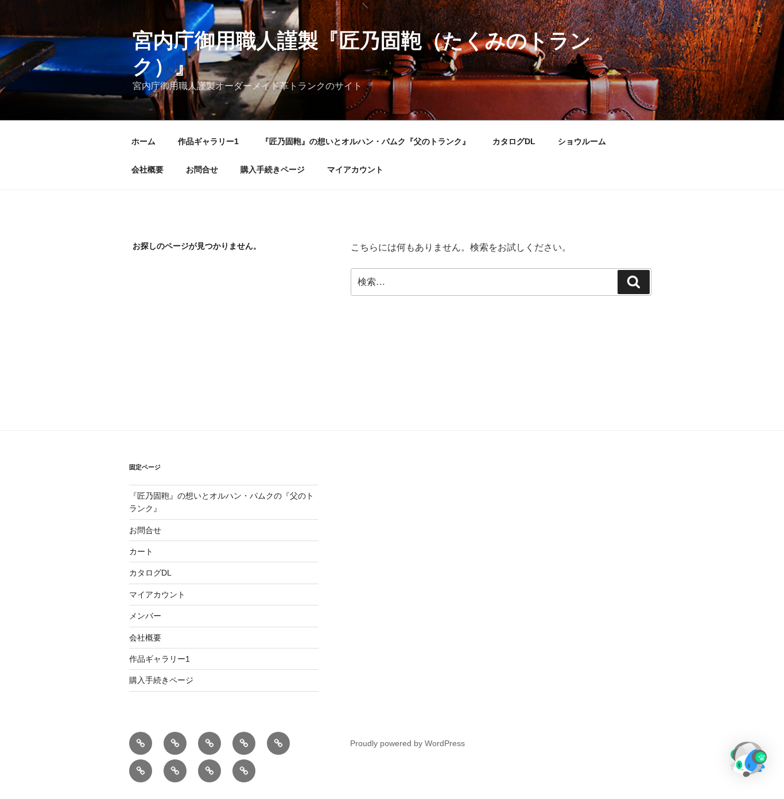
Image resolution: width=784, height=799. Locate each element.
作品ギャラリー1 (208, 141)
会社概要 (147, 169)
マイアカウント (355, 169)
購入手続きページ (272, 169)
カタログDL (513, 141)
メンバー (145, 615)
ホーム (143, 141)
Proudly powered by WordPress (407, 743)
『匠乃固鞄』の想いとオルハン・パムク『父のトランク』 (365, 141)
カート (141, 551)
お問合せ (202, 169)
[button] (748, 761)
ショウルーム (582, 141)
